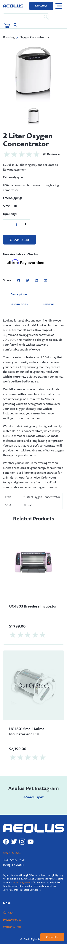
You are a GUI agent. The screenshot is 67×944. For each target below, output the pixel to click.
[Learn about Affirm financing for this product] (25, 255)
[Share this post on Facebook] (18, 273)
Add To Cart (21, 232)
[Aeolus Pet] (13, 5)
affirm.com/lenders (22, 875)
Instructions (19, 296)
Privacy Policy (12, 912)
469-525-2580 (12, 845)
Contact (8, 905)
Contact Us (41, 6)
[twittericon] (14, 834)
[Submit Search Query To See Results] (46, 16)
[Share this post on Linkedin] (36, 273)
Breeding (9, 37)
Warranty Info (12, 919)
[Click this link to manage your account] (15, 25)
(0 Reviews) (51, 147)
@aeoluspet (33, 790)
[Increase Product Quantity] (25, 217)
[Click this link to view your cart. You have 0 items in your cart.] (7, 25)
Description (18, 287)
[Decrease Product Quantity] (7, 217)
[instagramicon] (22, 834)
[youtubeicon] (31, 834)
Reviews (48, 296)
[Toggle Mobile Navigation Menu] (58, 6)
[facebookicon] (6, 834)
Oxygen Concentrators (34, 37)
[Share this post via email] (45, 273)
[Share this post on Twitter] (27, 273)
